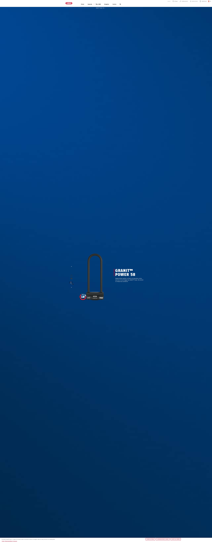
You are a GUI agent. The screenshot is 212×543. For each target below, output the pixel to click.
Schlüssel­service (185, 1)
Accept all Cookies (176, 539)
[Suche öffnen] (120, 5)
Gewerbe (90, 4)
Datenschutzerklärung (9, 541)
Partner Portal (195, 1)
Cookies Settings (150, 539)
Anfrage (176, 1)
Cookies (3, 541)
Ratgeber (106, 4)
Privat (82, 4)
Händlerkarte (204, 1)
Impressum (15, 541)
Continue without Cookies (163, 539)
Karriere (169, 1)
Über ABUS (98, 4)
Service (114, 4)
